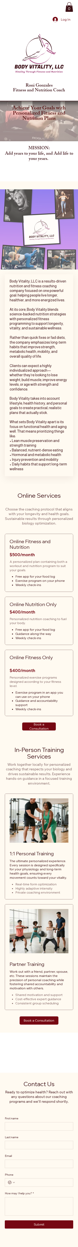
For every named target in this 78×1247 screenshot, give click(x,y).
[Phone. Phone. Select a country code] (11, 1182)
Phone (9, 1174)
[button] (69, 7)
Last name (11, 1137)
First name (11, 1118)
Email (8, 1156)
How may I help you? (19, 1193)
